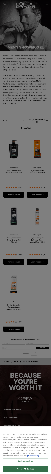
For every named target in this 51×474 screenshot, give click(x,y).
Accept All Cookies (25, 469)
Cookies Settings (25, 461)
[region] (25, 450)
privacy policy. (33, 455)
